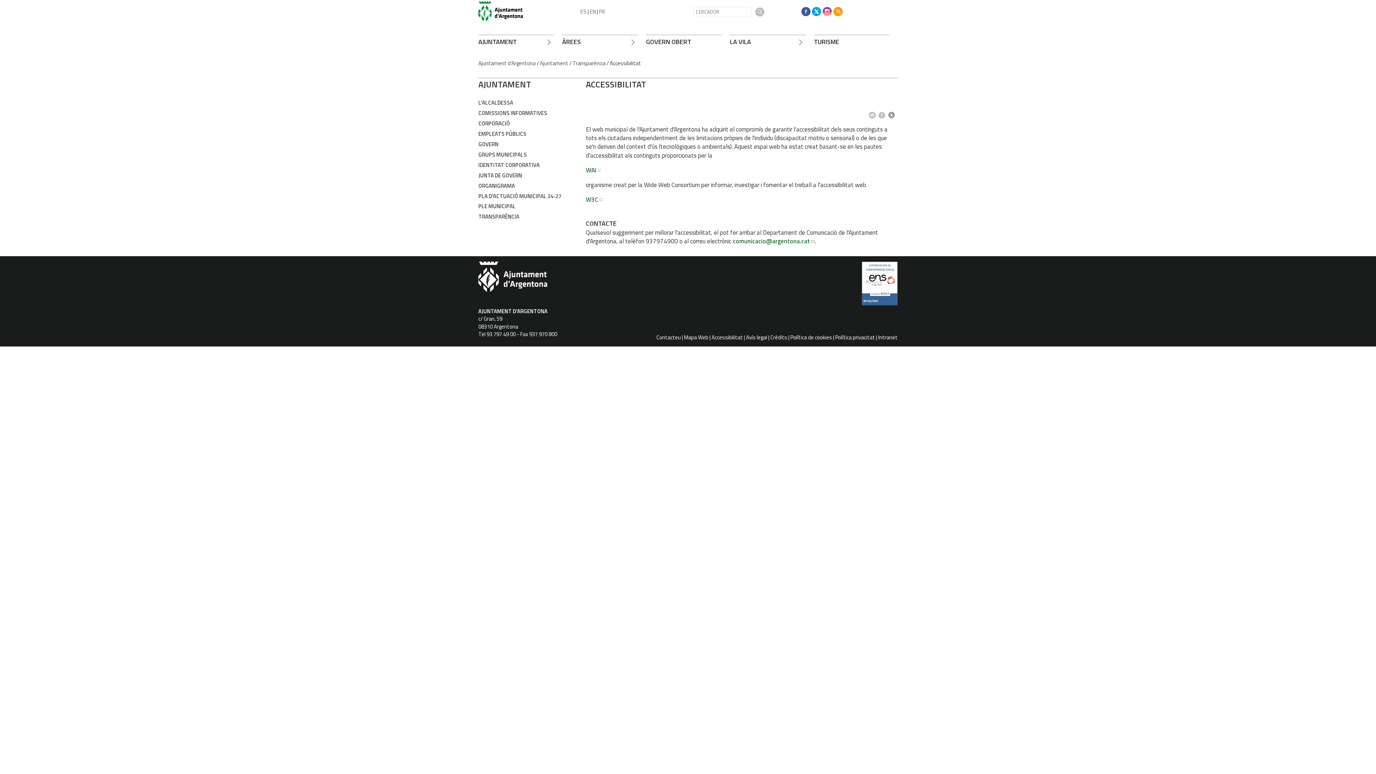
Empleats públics (502, 134)
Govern (488, 144)
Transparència (589, 63)
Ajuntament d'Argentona (507, 63)
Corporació (494, 123)
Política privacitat (855, 337)
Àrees (571, 42)
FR (602, 12)
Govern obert (668, 42)
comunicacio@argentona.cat (771, 241)
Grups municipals (502, 154)
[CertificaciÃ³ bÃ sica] (880, 286)
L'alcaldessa (495, 103)
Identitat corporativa (509, 165)
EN (593, 12)
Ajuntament (497, 42)
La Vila (740, 42)
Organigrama (496, 186)
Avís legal (756, 337)
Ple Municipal (497, 206)
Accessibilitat (727, 337)
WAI (591, 170)
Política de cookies (811, 337)
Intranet (888, 337)
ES (583, 12)
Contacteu (668, 337)
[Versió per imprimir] (874, 113)
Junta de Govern (500, 175)
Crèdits (778, 337)
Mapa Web (696, 337)
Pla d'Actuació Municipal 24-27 (519, 196)
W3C (592, 199)
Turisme (826, 42)
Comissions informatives (512, 113)
